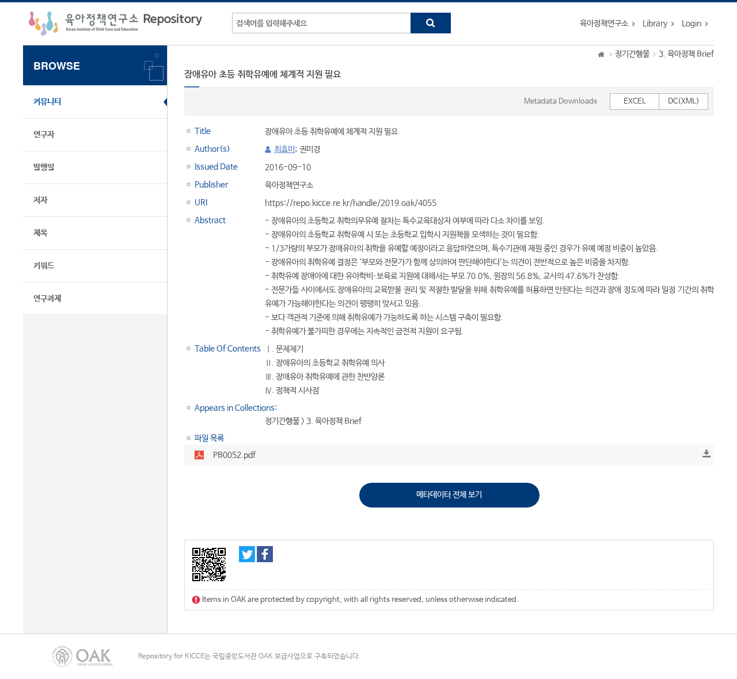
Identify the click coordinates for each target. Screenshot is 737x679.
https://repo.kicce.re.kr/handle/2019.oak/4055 (350, 203)
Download (706, 453)
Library (655, 23)
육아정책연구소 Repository (115, 24)
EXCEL (635, 101)
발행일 (43, 167)
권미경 (309, 149)
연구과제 (47, 298)
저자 (40, 200)
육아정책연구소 (604, 23)
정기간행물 (632, 54)
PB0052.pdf (234, 455)
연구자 (43, 134)
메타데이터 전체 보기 (449, 494)
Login (691, 23)
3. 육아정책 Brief (686, 54)
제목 (40, 233)
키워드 (43, 265)
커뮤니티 (47, 101)
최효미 (284, 149)
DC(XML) (684, 101)
